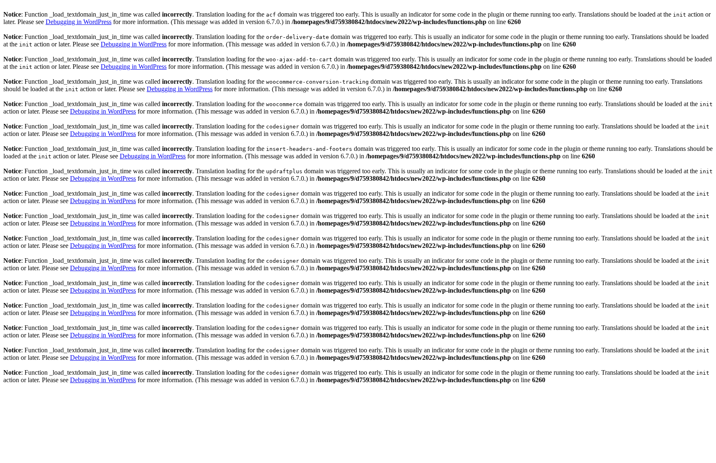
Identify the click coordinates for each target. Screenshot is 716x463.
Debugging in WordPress (78, 21)
